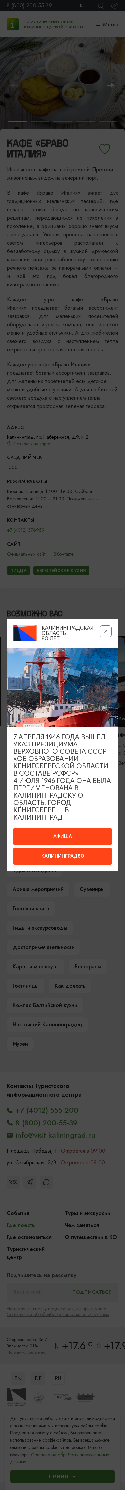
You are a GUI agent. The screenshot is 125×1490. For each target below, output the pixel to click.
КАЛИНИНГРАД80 (62, 856)
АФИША (62, 836)
